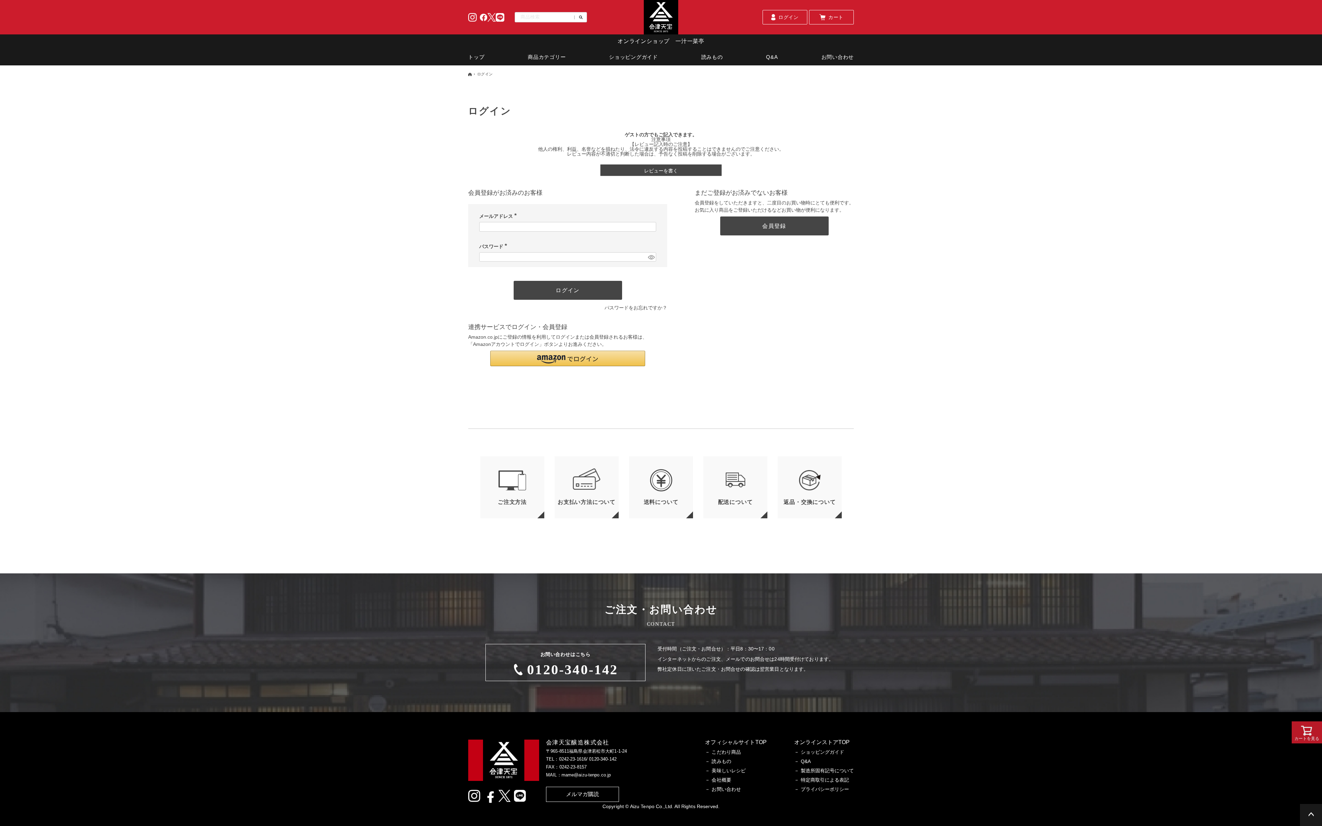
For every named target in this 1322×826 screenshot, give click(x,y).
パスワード (494, 246)
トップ (476, 57)
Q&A (772, 57)
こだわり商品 (726, 752)
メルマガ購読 (582, 794)
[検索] (578, 17)
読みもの (712, 57)
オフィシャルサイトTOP (736, 742)
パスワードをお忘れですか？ (636, 307)
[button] (567, 358)
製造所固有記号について (827, 770)
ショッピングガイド (633, 57)
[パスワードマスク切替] (651, 257)
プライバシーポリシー (825, 789)
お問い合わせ (837, 57)
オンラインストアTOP (822, 742)
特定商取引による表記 (825, 780)
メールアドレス (499, 216)
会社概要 (721, 780)
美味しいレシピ (729, 770)
